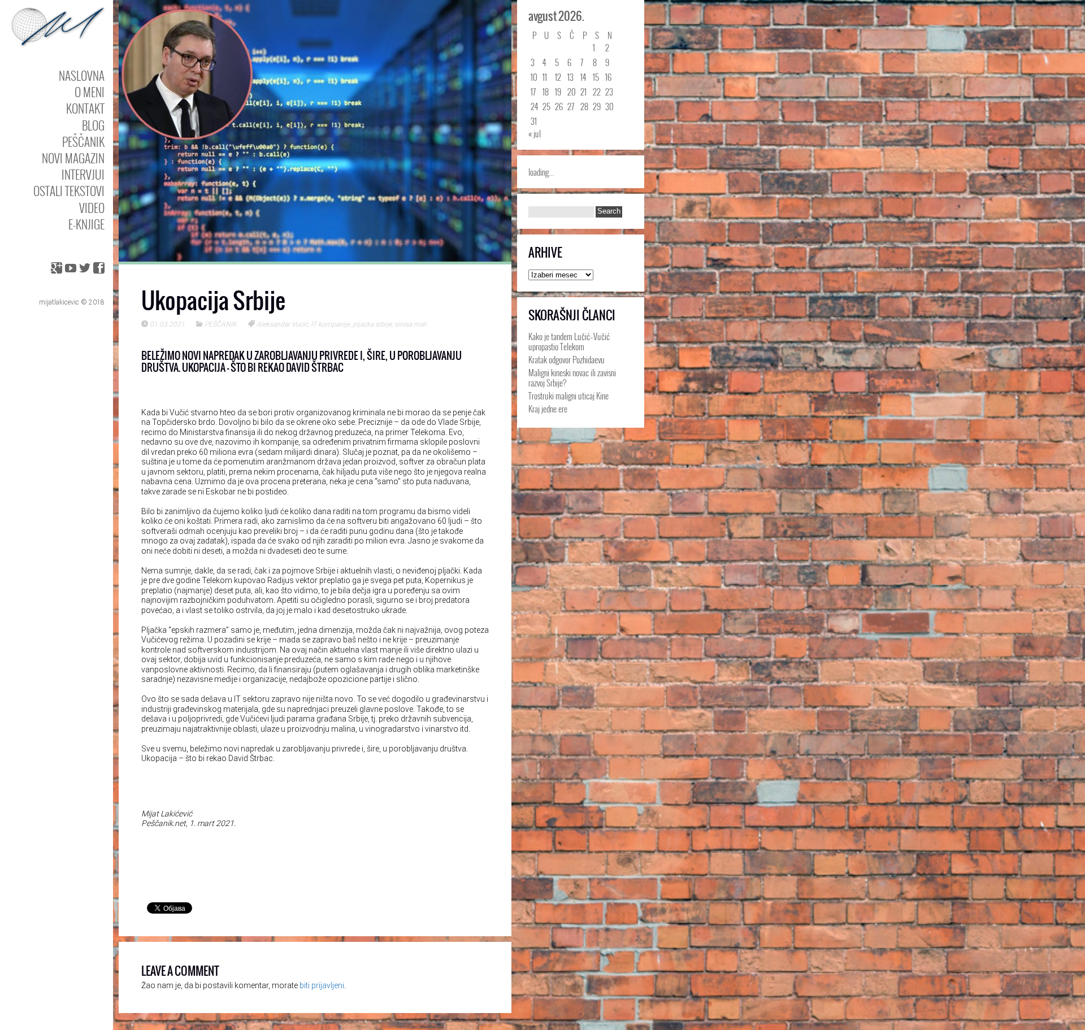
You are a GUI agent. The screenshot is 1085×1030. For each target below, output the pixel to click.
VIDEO (92, 207)
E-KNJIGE (86, 224)
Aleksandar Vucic (282, 324)
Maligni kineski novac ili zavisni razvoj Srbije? (572, 377)
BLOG (93, 125)
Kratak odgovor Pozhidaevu (566, 359)
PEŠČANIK (83, 141)
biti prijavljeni (322, 985)
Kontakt (85, 108)
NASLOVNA (82, 75)
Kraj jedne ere (547, 408)
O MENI (90, 92)
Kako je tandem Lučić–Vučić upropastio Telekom (569, 341)
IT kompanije (330, 324)
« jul (534, 133)
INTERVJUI (83, 174)
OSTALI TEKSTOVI (69, 190)
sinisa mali (410, 324)
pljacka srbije (372, 324)
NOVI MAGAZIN (73, 158)
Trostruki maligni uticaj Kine (568, 395)
